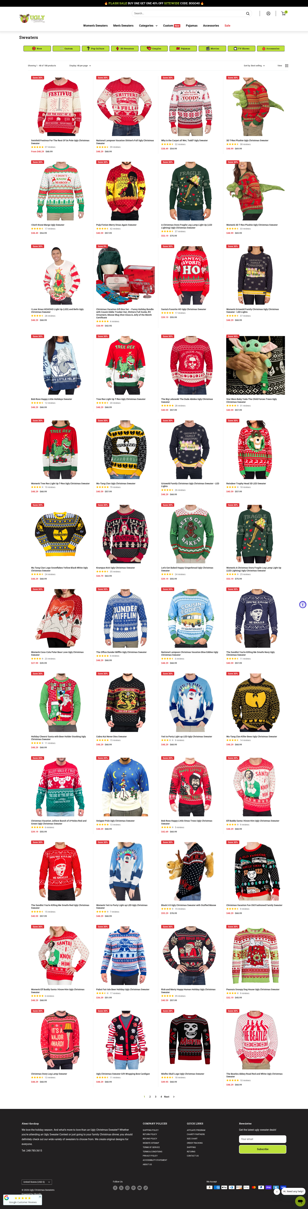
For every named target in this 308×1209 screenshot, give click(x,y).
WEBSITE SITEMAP (151, 1143)
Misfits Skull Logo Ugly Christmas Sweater (182, 1074)
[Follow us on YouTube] (139, 1187)
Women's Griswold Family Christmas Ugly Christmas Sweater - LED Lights (252, 310)
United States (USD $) (34, 1182)
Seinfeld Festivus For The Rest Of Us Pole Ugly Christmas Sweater (60, 142)
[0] (284, 13)
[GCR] (6, 1198)
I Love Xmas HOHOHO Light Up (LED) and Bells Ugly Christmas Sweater (57, 310)
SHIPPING (191, 1147)
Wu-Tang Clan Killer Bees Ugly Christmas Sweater (251, 736)
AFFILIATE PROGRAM (196, 1130)
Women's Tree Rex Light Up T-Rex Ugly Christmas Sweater (60, 483)
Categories (146, 25)
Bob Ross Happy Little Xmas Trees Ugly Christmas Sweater (186, 822)
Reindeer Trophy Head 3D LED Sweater (246, 483)
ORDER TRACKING (195, 1143)
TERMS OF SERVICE (151, 1147)
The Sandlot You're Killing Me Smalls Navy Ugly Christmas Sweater (250, 653)
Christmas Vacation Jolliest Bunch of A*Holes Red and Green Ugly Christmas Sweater (58, 822)
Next (166, 1096)
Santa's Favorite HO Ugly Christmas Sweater (183, 309)
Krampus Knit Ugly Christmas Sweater (115, 567)
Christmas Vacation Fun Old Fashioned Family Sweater (254, 905)
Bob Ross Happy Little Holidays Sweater (51, 399)
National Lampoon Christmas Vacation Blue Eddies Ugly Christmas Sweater (189, 653)
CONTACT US (193, 1156)
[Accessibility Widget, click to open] (302, 604)
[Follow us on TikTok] (145, 1187)
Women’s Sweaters (95, 25)
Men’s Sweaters (123, 25)
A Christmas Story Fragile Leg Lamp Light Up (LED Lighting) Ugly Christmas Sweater (186, 226)
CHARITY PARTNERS (196, 1134)
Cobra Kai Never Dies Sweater (111, 736)
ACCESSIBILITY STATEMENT (155, 1160)
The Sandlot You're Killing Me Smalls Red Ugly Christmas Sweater (60, 906)
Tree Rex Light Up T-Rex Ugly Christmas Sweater (120, 399)
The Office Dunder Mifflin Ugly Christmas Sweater (121, 652)
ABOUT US (147, 1164)
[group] (37, 48)
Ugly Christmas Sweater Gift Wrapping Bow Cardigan (123, 1074)
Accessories (211, 25)
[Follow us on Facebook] (115, 1187)
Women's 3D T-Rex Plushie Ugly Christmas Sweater (252, 225)
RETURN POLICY (150, 1134)
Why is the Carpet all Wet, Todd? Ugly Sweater (184, 140)
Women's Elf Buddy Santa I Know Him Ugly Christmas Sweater (57, 991)
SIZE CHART (192, 1139)
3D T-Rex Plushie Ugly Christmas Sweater (247, 140)
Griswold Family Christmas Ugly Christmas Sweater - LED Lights (190, 485)
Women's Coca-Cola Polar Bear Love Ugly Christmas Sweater (57, 653)
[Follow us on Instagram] (127, 1187)
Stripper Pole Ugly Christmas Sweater (115, 821)
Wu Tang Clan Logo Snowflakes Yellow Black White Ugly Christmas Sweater (59, 569)
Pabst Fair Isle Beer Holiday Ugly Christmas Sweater (122, 989)
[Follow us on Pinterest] (133, 1187)
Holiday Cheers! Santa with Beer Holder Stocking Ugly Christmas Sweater (58, 738)
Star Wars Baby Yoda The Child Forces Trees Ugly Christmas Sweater (251, 400)
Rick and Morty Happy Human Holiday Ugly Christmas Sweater (188, 991)
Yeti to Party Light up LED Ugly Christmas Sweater (186, 736)
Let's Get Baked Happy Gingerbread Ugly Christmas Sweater (187, 569)
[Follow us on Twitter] (121, 1187)
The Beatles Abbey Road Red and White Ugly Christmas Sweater (254, 1075)
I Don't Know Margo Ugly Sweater (47, 225)
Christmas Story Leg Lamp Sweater (49, 1074)
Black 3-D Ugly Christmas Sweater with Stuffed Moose (188, 905)
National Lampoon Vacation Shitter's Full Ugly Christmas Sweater (125, 142)
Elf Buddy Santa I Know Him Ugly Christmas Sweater (252, 821)
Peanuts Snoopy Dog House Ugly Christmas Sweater (252, 989)
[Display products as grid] (286, 65)
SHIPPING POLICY (150, 1130)
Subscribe (263, 1149)
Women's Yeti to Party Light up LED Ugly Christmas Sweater (121, 906)
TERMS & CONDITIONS (152, 1152)
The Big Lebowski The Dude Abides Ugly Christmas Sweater (187, 400)
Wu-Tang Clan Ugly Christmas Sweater (115, 483)
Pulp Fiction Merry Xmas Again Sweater (116, 225)
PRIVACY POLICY (150, 1156)
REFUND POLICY (150, 1139)
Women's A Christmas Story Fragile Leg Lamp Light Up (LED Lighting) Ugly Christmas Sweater (253, 569)
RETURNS (191, 1152)
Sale (227, 25)
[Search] (248, 13)
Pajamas (191, 25)
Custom (171, 25)
